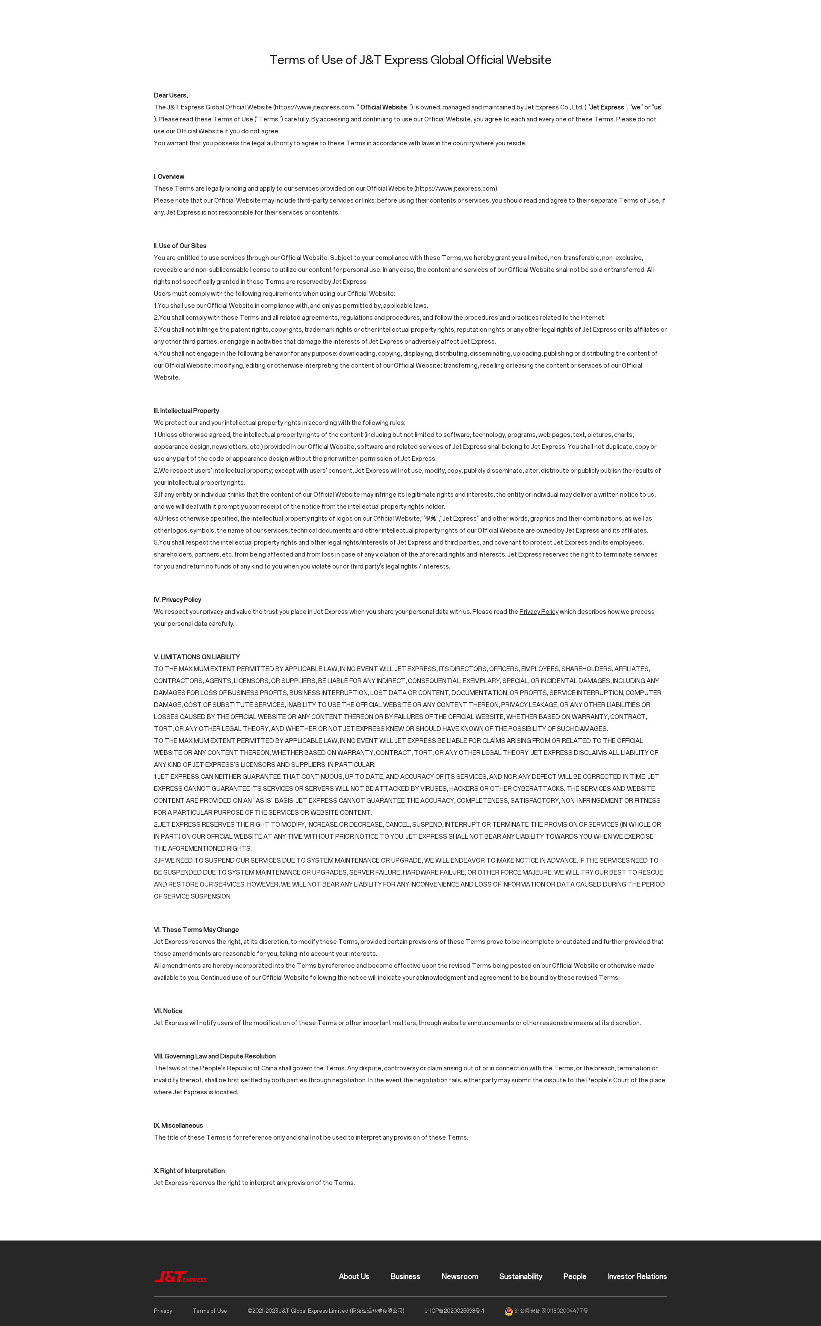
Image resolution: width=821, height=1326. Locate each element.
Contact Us (558, 66)
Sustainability (405, 66)
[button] (640, 66)
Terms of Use (209, 1311)
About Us (279, 66)
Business (317, 66)
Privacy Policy (539, 612)
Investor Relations (494, 66)
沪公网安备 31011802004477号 (551, 1311)
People (446, 66)
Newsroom (357, 66)
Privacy (163, 1311)
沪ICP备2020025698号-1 (454, 1311)
